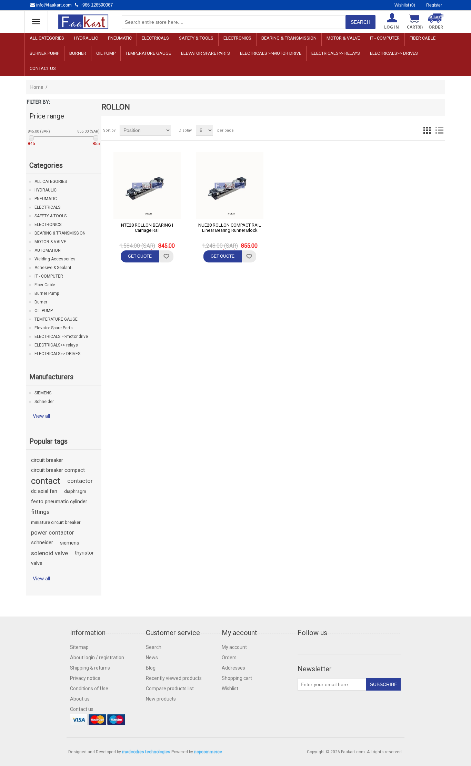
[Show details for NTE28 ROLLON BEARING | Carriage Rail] (147, 185)
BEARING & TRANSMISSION (289, 38)
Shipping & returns (90, 668)
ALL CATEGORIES (47, 38)
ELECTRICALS (155, 38)
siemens (69, 543)
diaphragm (75, 491)
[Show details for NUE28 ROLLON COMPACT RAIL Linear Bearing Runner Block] (229, 185)
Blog (151, 668)
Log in (391, 27)
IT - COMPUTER (385, 38)
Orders (229, 657)
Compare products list (170, 688)
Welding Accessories (55, 259)
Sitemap (79, 647)
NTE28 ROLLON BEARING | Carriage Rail (147, 227)
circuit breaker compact (58, 470)
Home (36, 87)
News (152, 657)
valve (36, 563)
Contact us (43, 68)
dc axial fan (44, 491)
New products (161, 699)
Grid (427, 130)
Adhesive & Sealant (52, 267)
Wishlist (230, 688)
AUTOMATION (47, 250)
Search (153, 647)
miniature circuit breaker (56, 522)
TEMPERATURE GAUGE (148, 53)
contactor (80, 480)
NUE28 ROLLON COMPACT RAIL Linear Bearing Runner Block (229, 227)
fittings (40, 511)
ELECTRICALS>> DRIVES (394, 53)
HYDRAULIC (86, 38)
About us (80, 699)
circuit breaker (47, 460)
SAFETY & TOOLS (196, 38)
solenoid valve (49, 553)
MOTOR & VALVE (343, 38)
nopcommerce (208, 751)
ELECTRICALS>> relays (335, 53)
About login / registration (97, 657)
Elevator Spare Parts (205, 53)
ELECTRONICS (237, 38)
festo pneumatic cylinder (59, 501)
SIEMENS (42, 393)
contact (45, 481)
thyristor (84, 553)
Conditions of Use (89, 688)
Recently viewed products (174, 678)
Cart (415, 27)
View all (41, 416)
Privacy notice (85, 678)
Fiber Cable (422, 38)
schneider (42, 543)
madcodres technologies (146, 751)
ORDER (436, 27)
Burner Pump (44, 53)
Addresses (233, 668)
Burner (77, 53)
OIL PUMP (106, 53)
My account (234, 647)
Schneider (44, 401)
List (439, 130)
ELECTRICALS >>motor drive (270, 53)
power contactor (52, 532)
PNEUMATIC (120, 38)
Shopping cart (237, 678)
